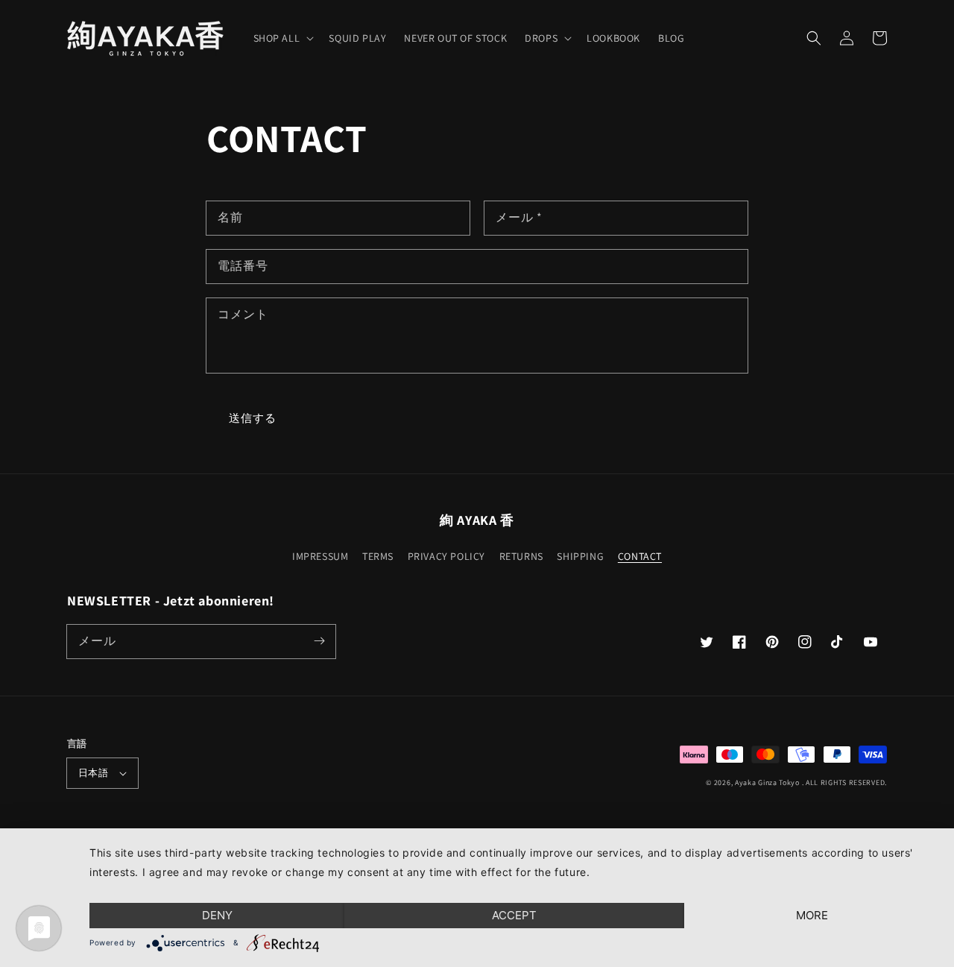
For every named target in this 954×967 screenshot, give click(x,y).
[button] (813, 38)
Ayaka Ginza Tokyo (767, 782)
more (812, 915)
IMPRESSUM (320, 556)
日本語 (93, 772)
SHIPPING (580, 556)
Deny (217, 915)
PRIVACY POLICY (446, 556)
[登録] (319, 641)
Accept (514, 915)
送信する (253, 418)
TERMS (378, 556)
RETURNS (521, 556)
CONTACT (640, 556)
